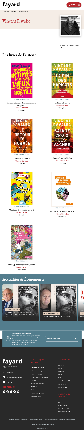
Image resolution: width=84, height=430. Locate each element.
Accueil (6, 11)
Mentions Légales (14, 420)
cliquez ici (25, 344)
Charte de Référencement (67, 420)
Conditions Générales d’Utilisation (32, 420)
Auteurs (13, 11)
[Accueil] (11, 5)
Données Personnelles (51, 420)
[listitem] (4, 391)
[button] (20, 302)
